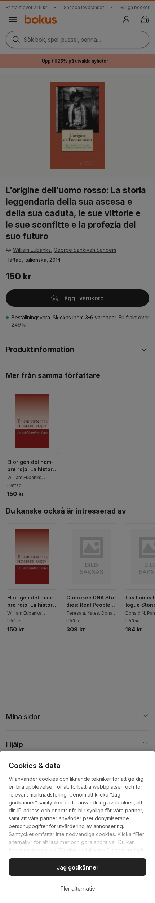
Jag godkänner (78, 867)
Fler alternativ (77, 888)
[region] (77, 827)
